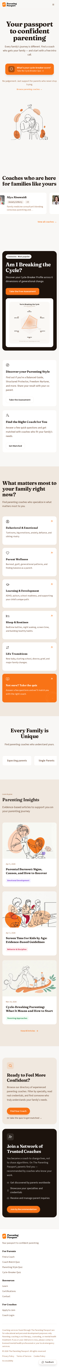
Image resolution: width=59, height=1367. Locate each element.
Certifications (9, 1291)
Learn (5, 1286)
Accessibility (7, 1360)
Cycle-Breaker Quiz (11, 1272)
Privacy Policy (8, 1356)
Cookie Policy (39, 1356)
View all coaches (47, 221)
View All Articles (28, 1030)
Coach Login (8, 1315)
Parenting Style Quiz (12, 1267)
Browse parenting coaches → (29, 89)
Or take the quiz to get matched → (24, 1118)
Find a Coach (8, 1256)
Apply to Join (8, 1310)
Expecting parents (17, 760)
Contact (6, 1296)
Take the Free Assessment (22, 291)
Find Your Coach (18, 1111)
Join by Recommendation (23, 1209)
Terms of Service (23, 1356)
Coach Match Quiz (11, 1262)
